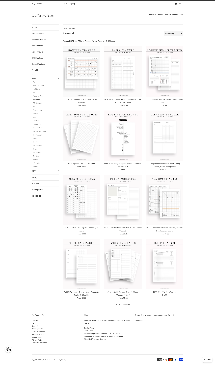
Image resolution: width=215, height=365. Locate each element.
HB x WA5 (36, 163)
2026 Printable (37, 58)
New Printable (37, 52)
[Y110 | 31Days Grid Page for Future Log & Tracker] (81, 200)
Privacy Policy (37, 340)
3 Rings (35, 160)
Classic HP (37, 124)
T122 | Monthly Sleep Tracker (164, 292)
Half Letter (36, 89)
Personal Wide (38, 96)
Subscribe (139, 320)
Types (45, 171)
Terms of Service (38, 332)
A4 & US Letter (38, 85)
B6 (34, 92)
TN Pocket (37, 153)
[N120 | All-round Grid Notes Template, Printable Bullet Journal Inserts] (164, 200)
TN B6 (35, 142)
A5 (34, 82)
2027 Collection (38, 33)
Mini (34, 117)
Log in (65, 4)
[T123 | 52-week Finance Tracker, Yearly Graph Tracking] (164, 71)
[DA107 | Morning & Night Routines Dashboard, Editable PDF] (123, 136)
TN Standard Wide (39, 131)
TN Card (36, 156)
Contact (35, 320)
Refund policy (37, 337)
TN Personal (37, 145)
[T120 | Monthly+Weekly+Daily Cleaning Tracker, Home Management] (164, 136)
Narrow (35, 167)
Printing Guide (37, 190)
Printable (45, 70)
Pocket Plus (37, 110)
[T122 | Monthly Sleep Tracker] (164, 264)
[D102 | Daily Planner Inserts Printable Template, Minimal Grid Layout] (123, 71)
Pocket (35, 114)
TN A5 (35, 138)
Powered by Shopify (60, 360)
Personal (36, 100)
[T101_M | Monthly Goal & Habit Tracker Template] (81, 71)
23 (124, 305)
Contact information (39, 343)
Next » (127, 305)
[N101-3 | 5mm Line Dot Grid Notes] (81, 136)
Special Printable (38, 64)
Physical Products (39, 40)
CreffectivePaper (43, 15)
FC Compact (37, 103)
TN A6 (35, 149)
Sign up (72, 4)
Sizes (45, 78)
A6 (34, 107)
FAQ (33, 323)
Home (34, 27)
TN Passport (37, 135)
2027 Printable (37, 46)
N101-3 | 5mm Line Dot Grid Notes (81, 163)
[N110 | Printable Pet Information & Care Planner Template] (123, 200)
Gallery (34, 177)
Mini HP (36, 121)
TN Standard (37, 128)
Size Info (35, 183)
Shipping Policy (38, 334)
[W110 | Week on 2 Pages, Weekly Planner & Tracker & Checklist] (81, 264)
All (32, 75)
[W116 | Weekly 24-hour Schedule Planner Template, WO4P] (123, 264)
